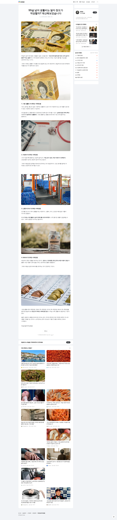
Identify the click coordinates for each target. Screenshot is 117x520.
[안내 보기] (69, 348)
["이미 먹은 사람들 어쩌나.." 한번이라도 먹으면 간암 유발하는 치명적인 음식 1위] (58, 359)
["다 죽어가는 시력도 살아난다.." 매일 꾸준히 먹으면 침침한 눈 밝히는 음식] (58, 398)
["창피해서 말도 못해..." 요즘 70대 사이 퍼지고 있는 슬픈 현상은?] (33, 457)
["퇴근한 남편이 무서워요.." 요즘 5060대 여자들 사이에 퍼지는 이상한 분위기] (86, 35)
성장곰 (22, 2)
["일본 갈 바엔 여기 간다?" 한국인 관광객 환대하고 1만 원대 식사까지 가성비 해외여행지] (33, 359)
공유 (94, 1)
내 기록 (76, 1)
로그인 (68, 342)
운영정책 (34, 513)
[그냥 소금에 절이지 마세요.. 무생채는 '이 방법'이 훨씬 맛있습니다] (58, 418)
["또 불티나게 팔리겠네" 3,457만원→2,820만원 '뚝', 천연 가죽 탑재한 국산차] (33, 477)
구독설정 (83, 1)
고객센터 (29, 513)
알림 (89, 1)
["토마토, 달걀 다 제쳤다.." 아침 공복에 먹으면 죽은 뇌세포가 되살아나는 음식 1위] (58, 438)
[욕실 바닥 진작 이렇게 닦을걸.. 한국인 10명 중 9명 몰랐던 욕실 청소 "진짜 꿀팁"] (33, 418)
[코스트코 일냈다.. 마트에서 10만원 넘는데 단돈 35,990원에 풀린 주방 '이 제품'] (33, 496)
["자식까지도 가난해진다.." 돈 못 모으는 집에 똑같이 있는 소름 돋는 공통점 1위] (86, 28)
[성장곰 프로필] (77, 12)
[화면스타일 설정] (113, 516)
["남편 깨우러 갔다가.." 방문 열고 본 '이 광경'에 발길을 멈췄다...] (58, 457)
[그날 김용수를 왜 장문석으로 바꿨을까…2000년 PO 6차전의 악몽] (58, 496)
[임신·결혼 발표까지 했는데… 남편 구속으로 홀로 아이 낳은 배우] (33, 398)
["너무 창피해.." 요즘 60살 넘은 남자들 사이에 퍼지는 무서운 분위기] (86, 41)
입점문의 (24, 513)
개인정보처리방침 (41, 513)
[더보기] (97, 2)
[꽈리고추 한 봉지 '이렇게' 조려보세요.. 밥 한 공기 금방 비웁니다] (33, 379)
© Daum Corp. (21, 515)
